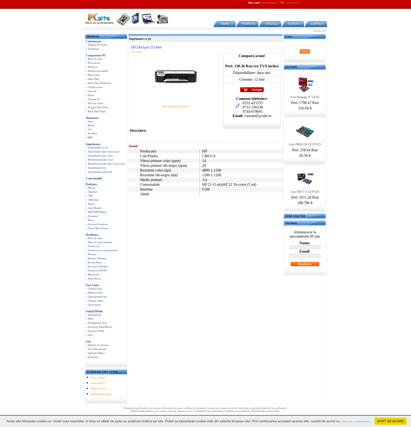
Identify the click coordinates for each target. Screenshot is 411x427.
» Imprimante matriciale (99, 171)
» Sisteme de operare (97, 345)
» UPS (89, 195)
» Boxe (90, 220)
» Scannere (92, 216)
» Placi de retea (94, 238)
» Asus (89, 121)
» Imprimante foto (96, 167)
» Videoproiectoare (96, 296)
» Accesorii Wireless (97, 266)
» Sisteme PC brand (96, 44)
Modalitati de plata (101, 394)
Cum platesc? (98, 383)
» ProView (91, 133)
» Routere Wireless (96, 258)
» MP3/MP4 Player (96, 212)
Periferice (91, 184)
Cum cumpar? (98, 377)
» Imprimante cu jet (97, 147)
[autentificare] (268, 2)
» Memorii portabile (97, 70)
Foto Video (92, 285)
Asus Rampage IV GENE (304, 97)
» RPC (89, 137)
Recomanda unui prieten (175, 106)
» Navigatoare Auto (96, 322)
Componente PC (96, 55)
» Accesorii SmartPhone (99, 326)
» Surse (90, 95)
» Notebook (92, 48)
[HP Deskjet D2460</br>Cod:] (176, 99)
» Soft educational (96, 349)
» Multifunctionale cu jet (99, 159)
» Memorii (92, 66)
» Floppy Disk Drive (97, 107)
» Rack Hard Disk (95, 111)
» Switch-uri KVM (96, 270)
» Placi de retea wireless (99, 242)
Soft (88, 341)
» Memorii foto (94, 292)
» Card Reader (94, 207)
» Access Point (94, 262)
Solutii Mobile (94, 311)
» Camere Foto (94, 288)
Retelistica (92, 234)
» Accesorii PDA (95, 330)
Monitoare (92, 118)
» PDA (89, 318)
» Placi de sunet (94, 103)
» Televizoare (93, 304)
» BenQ (90, 125)
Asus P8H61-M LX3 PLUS (305, 144)
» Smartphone (93, 314)
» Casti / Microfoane (97, 228)
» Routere (91, 254)
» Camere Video (94, 300)
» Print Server (93, 278)
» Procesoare (93, 62)
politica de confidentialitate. (356, 421)
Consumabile (94, 178)
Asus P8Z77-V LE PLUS (304, 191)
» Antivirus (92, 357)
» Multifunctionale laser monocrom (105, 163)
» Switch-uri (92, 246)
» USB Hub (92, 199)
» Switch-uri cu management (101, 250)
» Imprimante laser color (99, 155)
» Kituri (90, 203)
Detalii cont (319, 30)
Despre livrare (98, 388)
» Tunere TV (93, 99)
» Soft (89, 335)
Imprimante (93, 144)
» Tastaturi (91, 191)
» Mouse (90, 187)
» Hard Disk (92, 79)
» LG (89, 129)
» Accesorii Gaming (97, 224)
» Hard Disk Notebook (98, 83)
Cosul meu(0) (293, 2)
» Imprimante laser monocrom (102, 151)
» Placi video (93, 75)
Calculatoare (93, 41)
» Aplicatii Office (95, 353)
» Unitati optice (94, 87)
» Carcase (91, 91)
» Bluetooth (92, 274)
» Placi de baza (94, 58)
